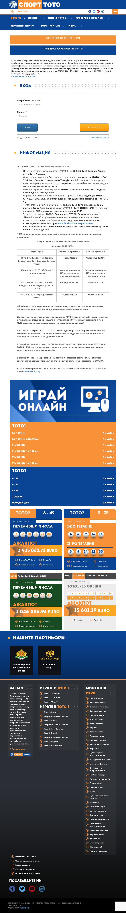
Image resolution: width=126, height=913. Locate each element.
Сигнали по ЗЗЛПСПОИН (23, 76)
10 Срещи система (63, 439)
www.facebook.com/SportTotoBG (76, 223)
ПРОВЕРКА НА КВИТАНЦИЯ (63, 38)
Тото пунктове (50, 26)
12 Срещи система (63, 451)
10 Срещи (63, 433)
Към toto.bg (22, 11)
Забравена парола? (99, 137)
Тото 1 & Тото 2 (57, 18)
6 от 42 (14, 576)
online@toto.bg (32, 371)
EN (115, 11)
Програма (77, 620)
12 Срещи (63, 445)
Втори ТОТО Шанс (27, 560)
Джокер (44, 576)
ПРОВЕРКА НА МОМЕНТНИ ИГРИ (63, 48)
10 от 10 (102, 576)
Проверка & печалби (89, 18)
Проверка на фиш (27, 564)
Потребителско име (29, 100)
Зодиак (63, 497)
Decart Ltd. (25, 908)
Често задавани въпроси (27, 860)
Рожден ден (63, 503)
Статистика (48, 564)
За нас (72, 26)
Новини (33, 18)
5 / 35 (63, 491)
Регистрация (94, 127)
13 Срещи (63, 457)
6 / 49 (63, 479)
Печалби (47, 560)
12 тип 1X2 (91, 576)
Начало (16, 18)
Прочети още (18, 749)
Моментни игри (21, 26)
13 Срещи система (63, 463)
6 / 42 (63, 485)
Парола (22, 112)
